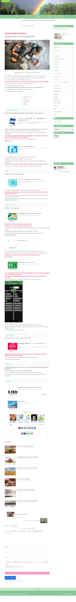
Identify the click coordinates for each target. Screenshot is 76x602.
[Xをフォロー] (25, 434)
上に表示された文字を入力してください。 (14, 566)
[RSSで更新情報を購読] (32, 434)
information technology (22, 33)
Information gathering (28, 96)
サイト (6, 557)
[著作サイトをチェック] (22, 434)
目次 (26, 94)
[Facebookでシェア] (22, 428)
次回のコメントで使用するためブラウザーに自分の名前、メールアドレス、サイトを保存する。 (28, 562)
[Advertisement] (27, 29)
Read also (25, 104)
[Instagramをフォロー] (27, 434)
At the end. (26, 102)
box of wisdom (8, 33)
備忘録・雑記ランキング (58, 169)
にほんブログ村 (57, 137)
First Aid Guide (26, 101)
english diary (15, 33)
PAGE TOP (38, 589)
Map (24, 98)
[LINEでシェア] (27, 428)
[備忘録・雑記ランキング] (60, 167)
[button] (35, 428)
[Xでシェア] (20, 428)
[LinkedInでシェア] (32, 428)
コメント (7, 533)
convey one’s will (27, 99)
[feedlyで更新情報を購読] (30, 434)
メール (7, 552)
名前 (6, 547)
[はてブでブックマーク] (25, 428)
